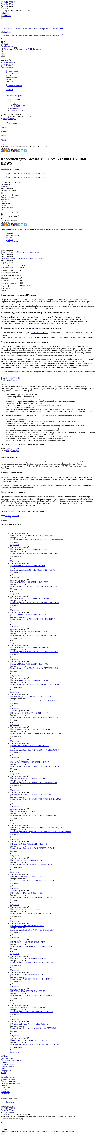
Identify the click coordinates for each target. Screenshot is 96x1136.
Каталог (4, 1062)
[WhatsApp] (18, 150)
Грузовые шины (7, 1066)
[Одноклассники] (5, 150)
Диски (3, 1068)
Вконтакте (12, 123)
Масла (3, 1073)
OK (3, 1134)
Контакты (5, 1094)
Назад (12, 102)
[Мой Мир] (8, 150)
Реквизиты (5, 1092)
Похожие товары (7, 1058)
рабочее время (81, 300)
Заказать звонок (7, 67)
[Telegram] (25, 150)
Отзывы (4, 1090)
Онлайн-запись (7, 46)
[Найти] (2, 1121)
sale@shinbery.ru (9, 119)
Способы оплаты (8, 1077)
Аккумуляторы (7, 1071)
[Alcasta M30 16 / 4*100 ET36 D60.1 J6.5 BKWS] (25, 173)
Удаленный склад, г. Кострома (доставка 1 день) (20, 252)
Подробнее (14, 545)
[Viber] (15, 150)
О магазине (5, 1087)
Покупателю (6, 1075)
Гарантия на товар (8, 1081)
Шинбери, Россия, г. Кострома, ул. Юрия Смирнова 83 (22, 258)
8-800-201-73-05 (7, 4)
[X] (12, 150)
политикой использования (51, 1131)
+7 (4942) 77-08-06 (8, 2)
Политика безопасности (10, 1083)
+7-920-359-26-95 (39, 332)
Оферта (4, 1085)
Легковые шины (7, 1064)
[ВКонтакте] (2, 150)
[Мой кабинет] (2, 40)
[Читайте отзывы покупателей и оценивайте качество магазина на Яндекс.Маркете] (13, 25)
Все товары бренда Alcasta (11, 1060)
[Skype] (22, 150)
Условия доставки (8, 1079)
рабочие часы (37, 317)
